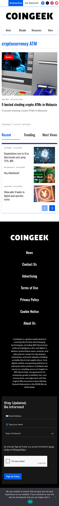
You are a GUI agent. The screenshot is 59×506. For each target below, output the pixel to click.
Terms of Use (29, 287)
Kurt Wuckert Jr (9, 167)
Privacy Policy (29, 299)
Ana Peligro (8, 148)
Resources (36, 30)
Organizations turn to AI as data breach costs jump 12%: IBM (16, 157)
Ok (30, 502)
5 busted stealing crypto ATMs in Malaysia (29, 104)
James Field (8, 186)
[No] (55, 496)
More (50, 30)
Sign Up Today (12, 476)
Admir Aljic (5, 99)
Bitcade (22, 30)
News (8, 30)
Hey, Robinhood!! (31, 3)
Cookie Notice (29, 311)
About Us (29, 323)
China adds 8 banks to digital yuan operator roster (14, 195)
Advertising (29, 276)
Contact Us (29, 264)
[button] (45, 208)
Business (9, 56)
